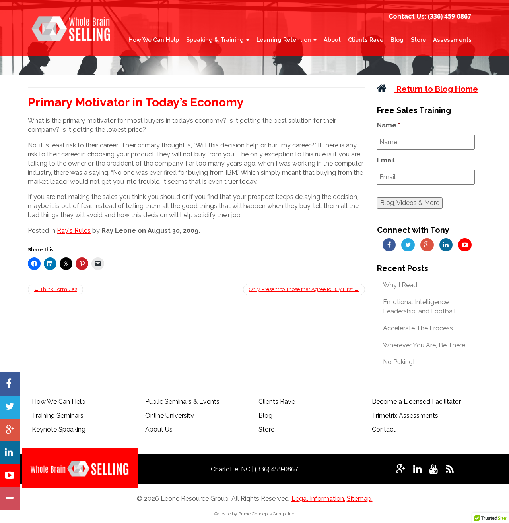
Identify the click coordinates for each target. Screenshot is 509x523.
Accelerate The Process (418, 328)
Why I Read (400, 285)
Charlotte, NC (231, 469)
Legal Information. (318, 498)
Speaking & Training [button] (215, 39)
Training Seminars (58, 415)
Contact (384, 429)
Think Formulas (55, 289)
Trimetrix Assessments (405, 415)
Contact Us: (407, 16)
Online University (169, 415)
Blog (397, 39)
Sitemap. (360, 498)
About (332, 39)
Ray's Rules (74, 230)
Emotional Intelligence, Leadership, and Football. (420, 306)
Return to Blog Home (436, 89)
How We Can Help (153, 39)
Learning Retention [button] (284, 39)
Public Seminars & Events (182, 401)
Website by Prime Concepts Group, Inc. (254, 514)
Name (388, 125)
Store (418, 39)
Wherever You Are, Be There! (425, 345)
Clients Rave (365, 39)
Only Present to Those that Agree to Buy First (304, 289)
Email (386, 160)
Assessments (452, 39)
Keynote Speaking (58, 429)
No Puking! (398, 362)
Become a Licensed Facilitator (416, 401)
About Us (159, 429)
